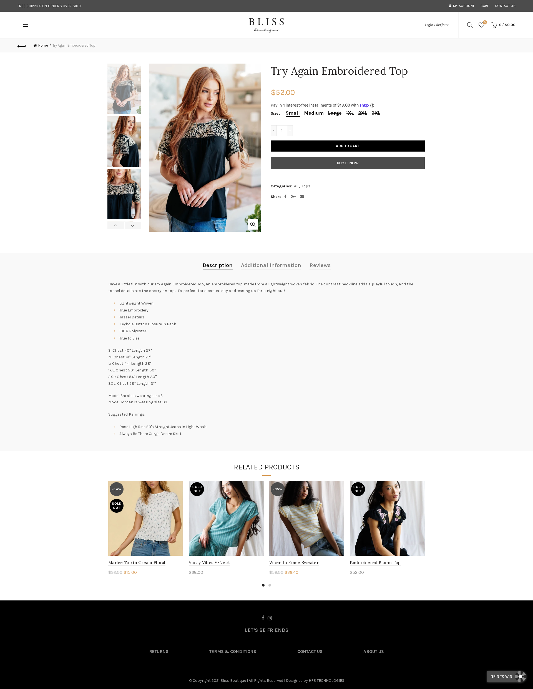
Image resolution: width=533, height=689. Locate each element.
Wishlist (485, 22)
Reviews (320, 265)
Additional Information (271, 265)
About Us (373, 651)
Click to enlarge (253, 224)
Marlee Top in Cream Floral (136, 562)
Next (132, 225)
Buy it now (348, 163)
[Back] (22, 45)
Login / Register (436, 25)
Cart (485, 6)
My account (463, 6)
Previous (115, 225)
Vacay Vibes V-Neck (209, 562)
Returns (159, 651)
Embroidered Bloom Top (375, 562)
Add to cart (347, 146)
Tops (306, 186)
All (296, 186)
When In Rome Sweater (294, 562)
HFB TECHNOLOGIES (326, 680)
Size (274, 113)
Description (218, 265)
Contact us (505, 6)
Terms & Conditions (232, 651)
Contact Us (310, 651)
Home (43, 45)
